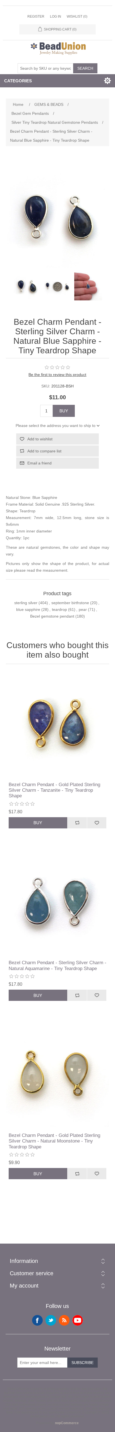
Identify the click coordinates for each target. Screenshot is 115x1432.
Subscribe (82, 1362)
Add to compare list (44, 451)
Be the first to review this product (57, 374)
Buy (63, 410)
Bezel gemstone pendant (52, 616)
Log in (55, 16)
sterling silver (25, 603)
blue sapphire (28, 609)
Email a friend (39, 463)
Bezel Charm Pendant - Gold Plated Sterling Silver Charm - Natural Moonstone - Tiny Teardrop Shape (54, 1141)
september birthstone (70, 603)
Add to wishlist (39, 439)
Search (85, 68)
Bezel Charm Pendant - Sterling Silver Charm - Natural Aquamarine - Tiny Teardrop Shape (57, 965)
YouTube (77, 1320)
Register (35, 16)
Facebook (37, 1320)
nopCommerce (67, 1423)
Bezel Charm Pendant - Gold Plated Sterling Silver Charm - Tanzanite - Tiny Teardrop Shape (54, 790)
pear (83, 609)
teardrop (59, 609)
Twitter (50, 1320)
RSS (64, 1320)
